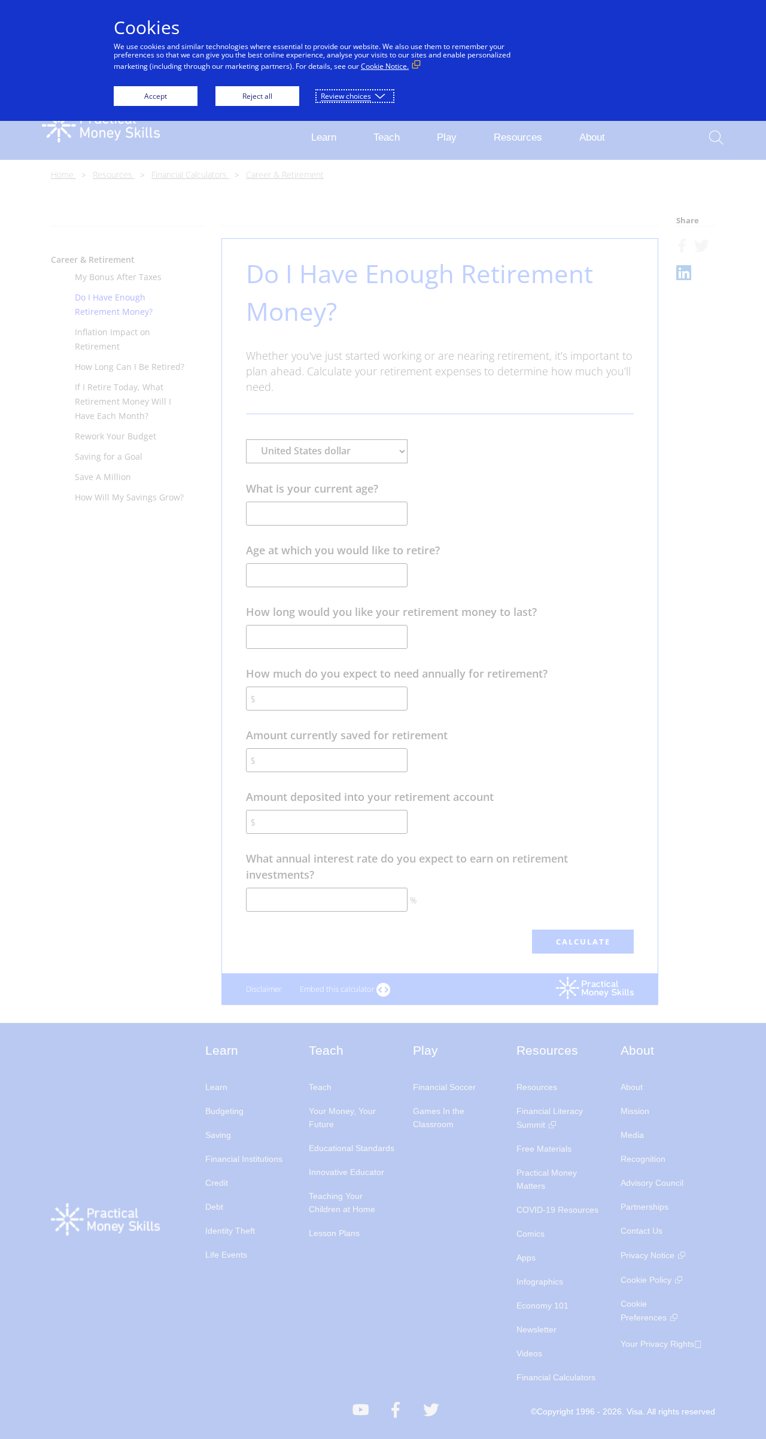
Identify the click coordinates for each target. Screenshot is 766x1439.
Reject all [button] (257, 96)
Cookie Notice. (385, 66)
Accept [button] (155, 96)
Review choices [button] (346, 96)
